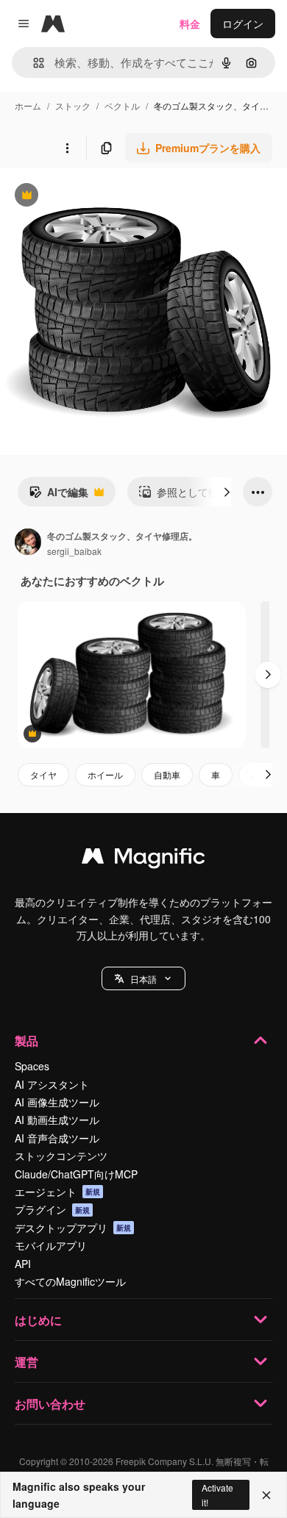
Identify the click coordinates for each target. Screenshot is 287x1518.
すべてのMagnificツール (70, 1281)
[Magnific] (143, 859)
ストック (73, 105)
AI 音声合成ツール (57, 1138)
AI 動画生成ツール (57, 1119)
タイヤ (43, 774)
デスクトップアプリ (73, 1227)
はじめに (38, 1319)
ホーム (28, 105)
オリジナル (101, 196)
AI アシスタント (52, 1084)
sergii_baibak (74, 551)
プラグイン (52, 1209)
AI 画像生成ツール (57, 1102)
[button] (143, 978)
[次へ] (226, 491)
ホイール (105, 774)
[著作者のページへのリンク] (28, 543)
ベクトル (122, 105)
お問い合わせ (50, 1403)
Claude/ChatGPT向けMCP (76, 1174)
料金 (190, 23)
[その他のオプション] (67, 147)
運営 (26, 1361)
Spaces (32, 1066)
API (23, 1263)
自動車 (167, 774)
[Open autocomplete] (33, 62)
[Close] (266, 1495)
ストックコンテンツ (61, 1155)
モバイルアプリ (51, 1245)
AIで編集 (58, 495)
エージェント (57, 1191)
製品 (26, 1040)
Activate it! (217, 1494)
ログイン (242, 23)
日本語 (143, 979)
